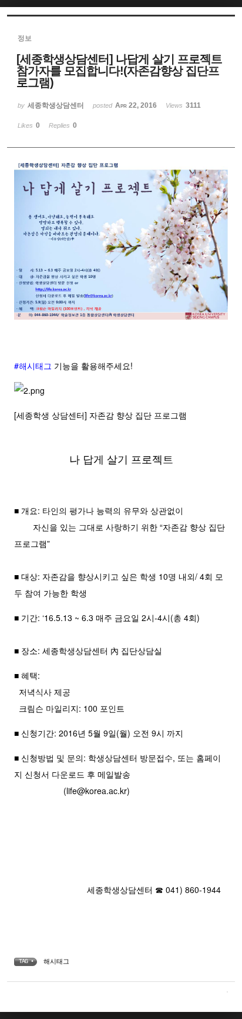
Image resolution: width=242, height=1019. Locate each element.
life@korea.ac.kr (96, 790)
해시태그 (56, 961)
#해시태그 (33, 365)
